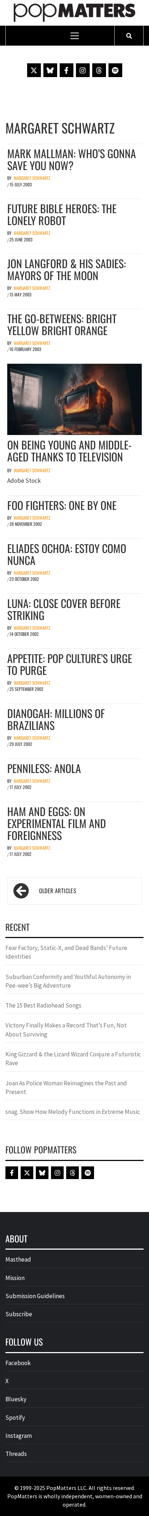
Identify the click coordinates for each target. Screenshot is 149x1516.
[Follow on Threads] (99, 70)
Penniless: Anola (44, 768)
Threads (16, 1454)
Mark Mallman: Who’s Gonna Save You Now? (71, 159)
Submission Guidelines (35, 1296)
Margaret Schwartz (32, 178)
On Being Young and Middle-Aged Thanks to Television (69, 450)
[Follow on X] (34, 70)
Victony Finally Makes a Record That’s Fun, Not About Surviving (66, 1029)
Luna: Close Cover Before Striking (63, 609)
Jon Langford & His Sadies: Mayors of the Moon (66, 269)
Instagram (18, 1436)
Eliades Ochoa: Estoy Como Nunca (66, 554)
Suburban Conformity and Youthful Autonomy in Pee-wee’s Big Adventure (68, 981)
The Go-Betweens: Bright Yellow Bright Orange (61, 324)
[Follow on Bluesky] (50, 70)
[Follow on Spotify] (115, 70)
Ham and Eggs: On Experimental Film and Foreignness (56, 823)
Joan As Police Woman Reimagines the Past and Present (66, 1087)
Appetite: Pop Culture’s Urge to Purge (69, 664)
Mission (15, 1278)
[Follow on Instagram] (83, 70)
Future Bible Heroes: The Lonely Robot (61, 214)
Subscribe (18, 1314)
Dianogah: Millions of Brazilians (56, 719)
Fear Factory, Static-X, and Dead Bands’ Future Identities (66, 952)
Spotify (15, 1418)
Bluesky (15, 1399)
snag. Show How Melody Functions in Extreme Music (72, 1112)
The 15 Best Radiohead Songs (43, 1005)
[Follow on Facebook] (66, 70)
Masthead (18, 1259)
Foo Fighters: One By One (61, 505)
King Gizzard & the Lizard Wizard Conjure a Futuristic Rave (73, 1058)
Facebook (18, 1363)
